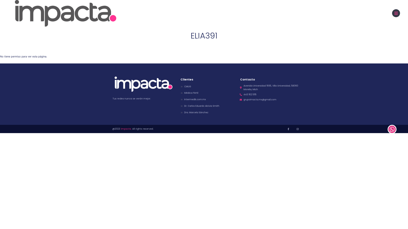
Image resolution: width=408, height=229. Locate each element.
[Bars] (396, 13)
